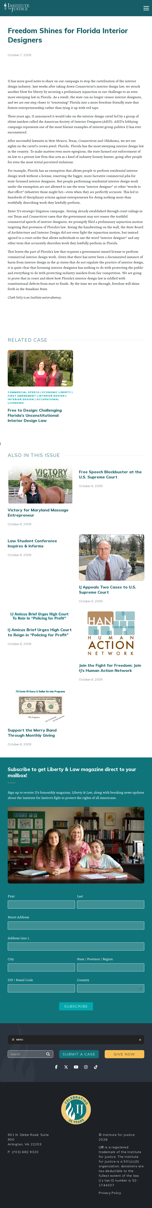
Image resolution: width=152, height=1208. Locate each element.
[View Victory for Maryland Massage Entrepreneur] (40, 484)
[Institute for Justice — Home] (16, 7)
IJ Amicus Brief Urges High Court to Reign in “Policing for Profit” (40, 632)
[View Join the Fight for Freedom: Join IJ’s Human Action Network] (111, 635)
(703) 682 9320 (25, 1152)
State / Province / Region (95, 959)
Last (80, 896)
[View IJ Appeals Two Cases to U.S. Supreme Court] (111, 557)
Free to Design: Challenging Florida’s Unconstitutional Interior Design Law (35, 415)
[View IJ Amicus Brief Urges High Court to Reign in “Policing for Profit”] (40, 617)
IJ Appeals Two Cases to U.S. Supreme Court (107, 590)
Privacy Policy (110, 1193)
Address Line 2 (18, 938)
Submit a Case (79, 1054)
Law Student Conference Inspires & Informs (32, 543)
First (11, 896)
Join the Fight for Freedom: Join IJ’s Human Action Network (110, 668)
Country (83, 980)
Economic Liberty (56, 392)
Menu (19, 1039)
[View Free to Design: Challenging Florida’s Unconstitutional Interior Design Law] (40, 368)
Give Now (124, 1054)
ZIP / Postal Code (20, 980)
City (11, 959)
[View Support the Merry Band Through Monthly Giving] (40, 706)
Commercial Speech (24, 392)
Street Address (18, 917)
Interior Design (52, 395)
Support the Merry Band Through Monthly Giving (32, 733)
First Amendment (22, 395)
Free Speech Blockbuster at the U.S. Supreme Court (110, 474)
